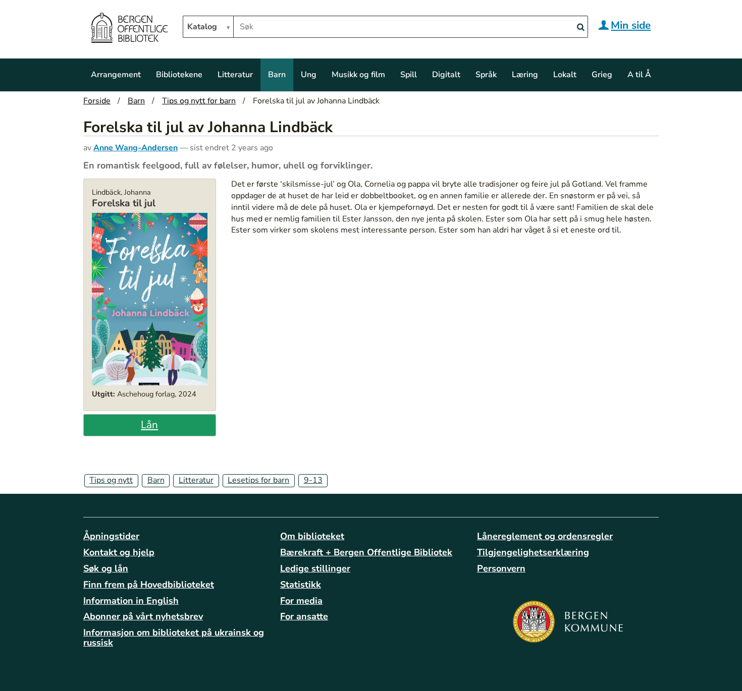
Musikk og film (358, 74)
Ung (308, 74)
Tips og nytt (111, 480)
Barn (277, 74)
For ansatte (304, 616)
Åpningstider (111, 536)
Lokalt (564, 74)
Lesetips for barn (258, 480)
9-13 (313, 480)
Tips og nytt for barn (199, 100)
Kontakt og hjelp (118, 552)
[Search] (580, 27)
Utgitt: (103, 394)
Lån (149, 425)
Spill (408, 74)
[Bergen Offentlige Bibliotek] (129, 29)
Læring (525, 74)
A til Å (639, 74)
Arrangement (116, 74)
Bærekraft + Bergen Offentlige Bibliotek (366, 552)
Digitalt (446, 74)
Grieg (602, 74)
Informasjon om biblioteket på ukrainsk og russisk (173, 637)
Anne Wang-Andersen (135, 147)
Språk (486, 74)
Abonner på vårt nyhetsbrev (143, 616)
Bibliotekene (179, 74)
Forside (97, 100)
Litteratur (235, 74)
